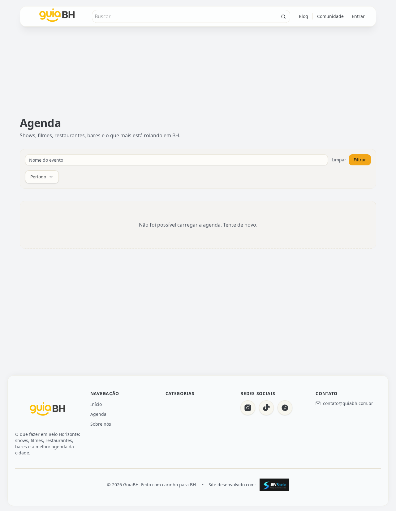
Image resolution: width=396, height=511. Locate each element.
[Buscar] (283, 16)
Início (96, 404)
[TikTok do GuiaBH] (266, 407)
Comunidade (330, 16)
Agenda (98, 414)
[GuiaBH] (47, 410)
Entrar (358, 16)
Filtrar (360, 160)
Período (38, 177)
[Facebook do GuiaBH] (285, 407)
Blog (303, 16)
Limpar (339, 160)
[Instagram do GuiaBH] (247, 407)
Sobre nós (100, 424)
